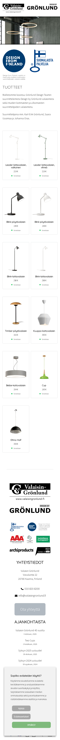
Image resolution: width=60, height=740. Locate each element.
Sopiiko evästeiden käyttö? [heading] (26, 675)
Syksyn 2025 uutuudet (30, 650)
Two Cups (30, 640)
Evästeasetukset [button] (21, 716)
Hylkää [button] (21, 708)
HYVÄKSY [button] (31, 724)
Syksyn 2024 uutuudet (30, 660)
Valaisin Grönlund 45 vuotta (30, 630)
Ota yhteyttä (30, 609)
